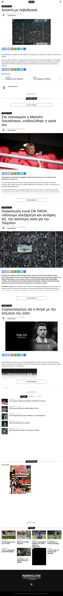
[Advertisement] (31, 447)
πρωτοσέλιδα (5, 465)
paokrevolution (12, 15)
